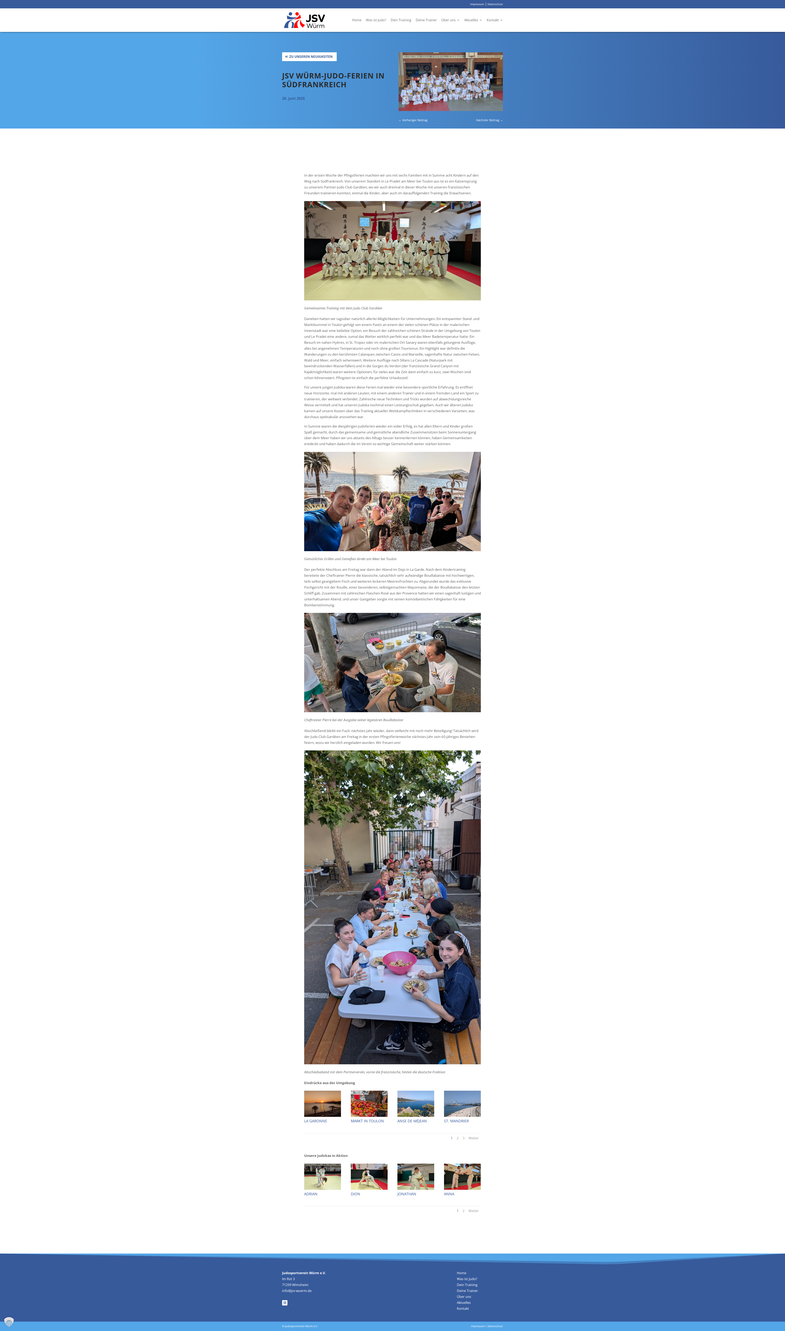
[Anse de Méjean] (415, 1115)
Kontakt (493, 20)
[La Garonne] (322, 1115)
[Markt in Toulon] (369, 1115)
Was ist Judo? (376, 20)
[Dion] (369, 1188)
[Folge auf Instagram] (284, 1302)
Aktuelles (471, 20)
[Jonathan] (415, 1188)
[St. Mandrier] (462, 1115)
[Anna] (462, 1188)
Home (356, 20)
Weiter (474, 1138)
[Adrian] (322, 1188)
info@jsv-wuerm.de (297, 1290)
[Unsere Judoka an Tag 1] (451, 109)
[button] (9, 1322)
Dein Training (401, 20)
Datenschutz (495, 4)
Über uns (448, 20)
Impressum (477, 4)
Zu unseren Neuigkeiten (311, 56)
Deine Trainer (426, 20)
